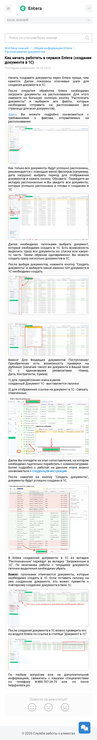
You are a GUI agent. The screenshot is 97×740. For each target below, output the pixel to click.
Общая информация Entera (53, 48)
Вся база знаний (17, 48)
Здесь (12, 114)
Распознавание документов (25, 51)
